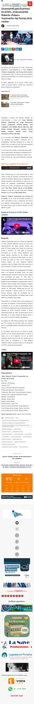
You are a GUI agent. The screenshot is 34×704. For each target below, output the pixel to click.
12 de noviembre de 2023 (9, 28)
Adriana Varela (9, 418)
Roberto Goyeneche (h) (8, 444)
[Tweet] (6, 49)
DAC (17, 418)
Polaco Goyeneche (7, 441)
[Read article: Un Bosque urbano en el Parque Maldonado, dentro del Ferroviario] (5, 97)
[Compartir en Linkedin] (16, 49)
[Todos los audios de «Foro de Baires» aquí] (17, 681)
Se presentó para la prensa (9, 447)
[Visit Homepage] (16, 5)
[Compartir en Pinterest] (13, 49)
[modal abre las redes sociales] (20, 49)
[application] (17, 168)
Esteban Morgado (7, 429)
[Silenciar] (25, 168)
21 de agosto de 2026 (16, 98)
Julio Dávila (28, 434)
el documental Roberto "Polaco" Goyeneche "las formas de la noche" (15, 426)
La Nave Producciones (13, 25)
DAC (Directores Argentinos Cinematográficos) (15, 420)
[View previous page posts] (15, 112)
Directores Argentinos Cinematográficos (13, 423)
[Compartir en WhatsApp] (9, 49)
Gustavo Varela (6, 431)
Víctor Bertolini (23, 447)
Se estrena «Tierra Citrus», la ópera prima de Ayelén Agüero (19, 103)
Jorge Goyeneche (7, 434)
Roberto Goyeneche (20, 441)
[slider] (29, 167)
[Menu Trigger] (30, 3)
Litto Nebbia (5, 436)
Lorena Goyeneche (16, 436)
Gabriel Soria (17, 429)
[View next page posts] (18, 112)
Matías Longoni (6, 439)
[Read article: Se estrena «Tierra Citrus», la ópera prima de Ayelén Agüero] (5, 104)
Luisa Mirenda (27, 436)
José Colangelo (18, 434)
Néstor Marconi (17, 439)
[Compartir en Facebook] (2, 49)
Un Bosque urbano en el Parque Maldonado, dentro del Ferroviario (19, 96)
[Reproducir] (3, 168)
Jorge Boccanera (17, 431)
